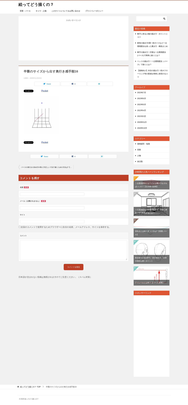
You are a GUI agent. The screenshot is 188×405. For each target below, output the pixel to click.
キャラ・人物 (41, 11)
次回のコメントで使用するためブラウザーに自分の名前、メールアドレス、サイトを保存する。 (66, 227)
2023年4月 (141, 110)
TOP (30, 387)
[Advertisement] (73, 40)
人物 (139, 156)
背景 (139, 150)
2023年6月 (141, 98)
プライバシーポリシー (94, 11)
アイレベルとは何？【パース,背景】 (149, 283)
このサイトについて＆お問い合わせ (66, 11)
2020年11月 (142, 122)
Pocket (44, 91)
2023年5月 (141, 104)
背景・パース (25, 11)
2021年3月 (141, 116)
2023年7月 (141, 93)
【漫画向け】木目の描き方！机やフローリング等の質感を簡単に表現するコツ (152, 73)
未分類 (140, 161)
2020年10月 (142, 128)
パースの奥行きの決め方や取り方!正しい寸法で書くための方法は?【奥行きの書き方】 (47, 167)
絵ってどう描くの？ (36, 4)
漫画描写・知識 (143, 144)
